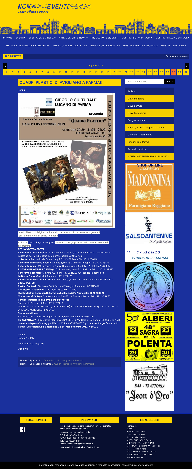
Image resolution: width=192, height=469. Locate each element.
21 (126, 72)
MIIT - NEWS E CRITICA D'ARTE (141, 451)
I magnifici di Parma (138, 142)
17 (102, 72)
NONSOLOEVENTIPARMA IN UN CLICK (148, 156)
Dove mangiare (136, 98)
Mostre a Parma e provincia (140, 45)
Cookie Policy (93, 447)
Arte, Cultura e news (136, 434)
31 (185, 72)
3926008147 (74, 441)
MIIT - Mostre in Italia (136, 449)
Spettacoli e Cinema (136, 431)
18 (108, 72)
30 (179, 72)
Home (8, 37)
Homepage (132, 426)
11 (66, 72)
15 (90, 72)
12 (72, 72)
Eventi (129, 429)
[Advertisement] (136, 11)
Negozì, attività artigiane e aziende (146, 127)
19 (114, 72)
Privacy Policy (78, 447)
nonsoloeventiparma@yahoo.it (74, 429)
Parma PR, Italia (26, 338)
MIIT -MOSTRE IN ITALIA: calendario (143, 446)
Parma (21, 89)
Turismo (132, 91)
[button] (20, 38)
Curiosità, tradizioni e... (140, 134)
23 (137, 72)
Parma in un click (137, 149)
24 (143, 72)
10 (60, 72)
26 (155, 72)
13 (78, 72)
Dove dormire (135, 105)
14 (84, 72)
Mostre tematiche (135, 457)
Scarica (32, 306)
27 (161, 72)
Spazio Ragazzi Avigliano (41, 242)
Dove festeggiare (137, 113)
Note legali (65, 447)
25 (149, 72)
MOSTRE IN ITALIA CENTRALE (140, 443)
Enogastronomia (136, 120)
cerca (169, 81)
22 (131, 72)
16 (96, 72)
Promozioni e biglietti (104, 37)
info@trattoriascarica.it (106, 306)
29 (173, 72)
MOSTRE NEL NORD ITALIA (139, 440)
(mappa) (86, 262)
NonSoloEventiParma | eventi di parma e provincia (56, 8)
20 (119, 72)
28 (167, 72)
